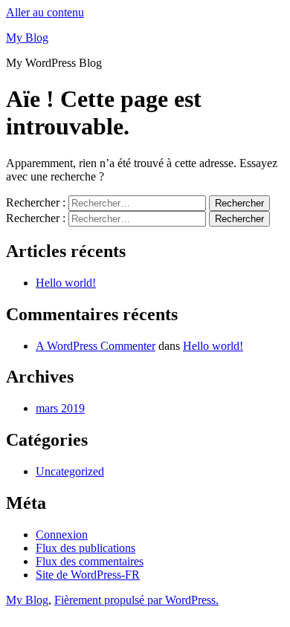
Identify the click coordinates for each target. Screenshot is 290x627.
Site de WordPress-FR (88, 574)
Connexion (62, 534)
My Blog (27, 37)
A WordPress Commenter (95, 346)
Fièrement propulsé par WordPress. (136, 600)
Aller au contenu (45, 12)
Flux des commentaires (90, 561)
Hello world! (66, 282)
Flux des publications (85, 548)
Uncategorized (70, 471)
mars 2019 (60, 408)
